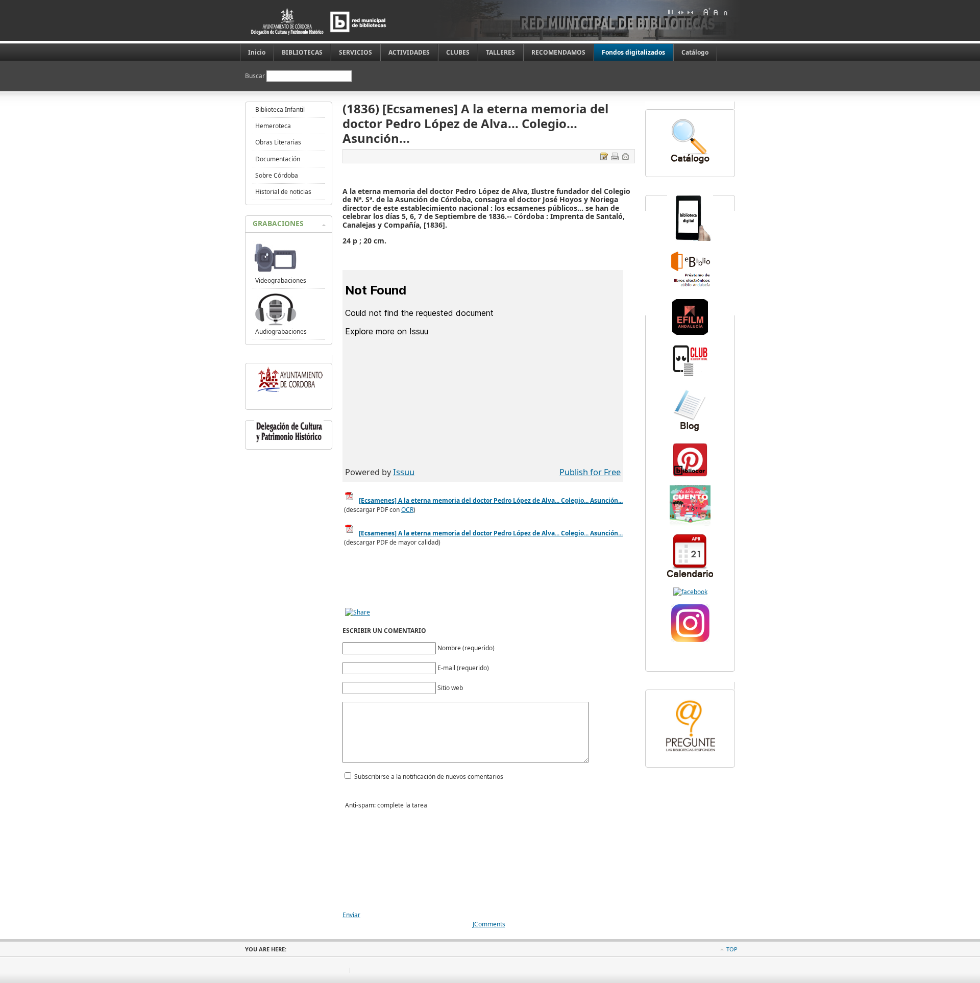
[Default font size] (716, 12)
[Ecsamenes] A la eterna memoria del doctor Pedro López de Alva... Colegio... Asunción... (491, 533)
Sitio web (450, 687)
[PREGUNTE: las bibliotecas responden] (690, 752)
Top (732, 949)
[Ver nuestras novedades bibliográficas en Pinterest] (690, 475)
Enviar (351, 915)
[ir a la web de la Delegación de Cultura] (289, 442)
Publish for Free (590, 472)
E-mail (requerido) (463, 667)
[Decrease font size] (726, 12)
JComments (489, 924)
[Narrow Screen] (690, 12)
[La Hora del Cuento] (690, 524)
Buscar (255, 75)
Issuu (403, 472)
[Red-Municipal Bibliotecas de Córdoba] (690, 591)
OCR (407, 509)
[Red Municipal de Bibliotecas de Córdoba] (334, 21)
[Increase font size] (706, 12)
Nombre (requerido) (466, 648)
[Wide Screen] (680, 12)
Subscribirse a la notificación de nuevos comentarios (428, 776)
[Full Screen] (671, 12)
